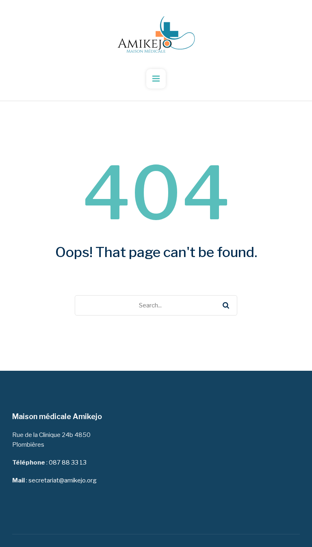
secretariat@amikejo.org (62, 480)
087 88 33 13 (68, 462)
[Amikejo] (156, 34)
